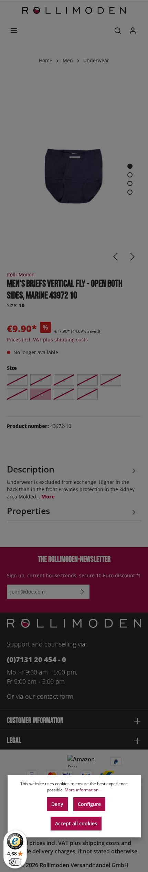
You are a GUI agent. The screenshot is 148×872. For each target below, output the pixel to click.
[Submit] (82, 592)
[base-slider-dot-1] (130, 166)
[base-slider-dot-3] (130, 183)
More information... (83, 790)
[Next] (132, 256)
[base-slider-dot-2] (130, 174)
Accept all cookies (76, 823)
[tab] (72, 481)
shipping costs (101, 843)
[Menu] (14, 30)
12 (87, 394)
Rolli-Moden (21, 274)
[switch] (15, 862)
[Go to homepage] (74, 10)
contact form (55, 696)
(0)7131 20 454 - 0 (36, 659)
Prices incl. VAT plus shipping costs (47, 339)
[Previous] (115, 256)
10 (40, 394)
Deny (57, 804)
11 (64, 394)
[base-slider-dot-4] (130, 192)
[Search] (118, 30)
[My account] (133, 30)
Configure (89, 804)
